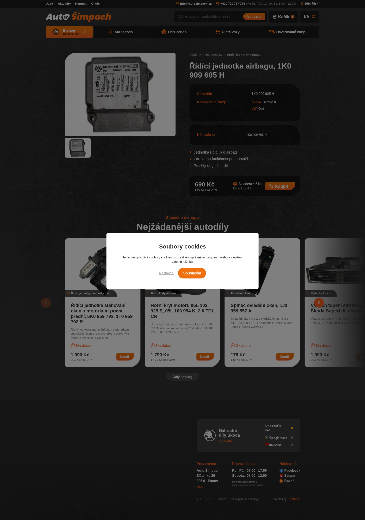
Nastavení (166, 273)
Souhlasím (192, 273)
